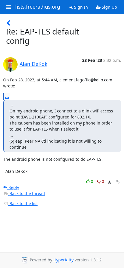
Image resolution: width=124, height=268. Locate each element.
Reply (13, 187)
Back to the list (23, 203)
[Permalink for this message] (118, 182)
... (7, 96)
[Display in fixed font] (109, 182)
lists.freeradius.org (37, 6)
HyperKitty (63, 260)
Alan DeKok (33, 63)
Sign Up (109, 7)
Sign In (80, 7)
